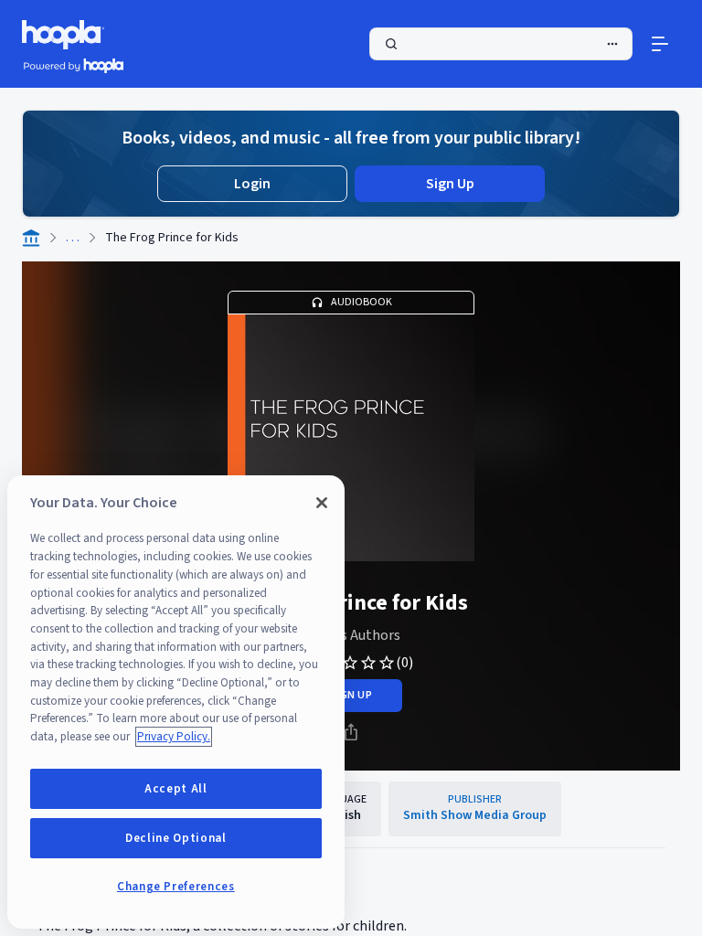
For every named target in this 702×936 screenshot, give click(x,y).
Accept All (175, 789)
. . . (73, 238)
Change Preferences (176, 886)
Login (252, 184)
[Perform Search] (501, 43)
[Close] (322, 503)
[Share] (351, 732)
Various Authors (351, 635)
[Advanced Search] (612, 44)
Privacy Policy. (173, 737)
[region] (176, 702)
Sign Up (450, 184)
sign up (350, 695)
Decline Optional (176, 838)
